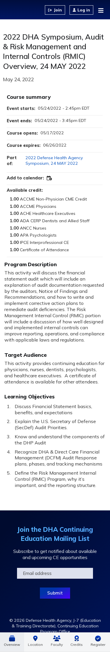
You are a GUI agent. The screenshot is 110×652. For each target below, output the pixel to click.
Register (98, 644)
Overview (12, 644)
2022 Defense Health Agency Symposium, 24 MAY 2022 (54, 160)
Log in (83, 10)
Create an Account (55, 10)
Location (35, 644)
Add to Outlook (50, 178)
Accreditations (77, 642)
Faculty (57, 644)
